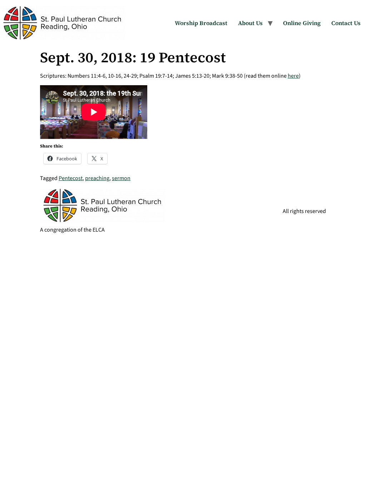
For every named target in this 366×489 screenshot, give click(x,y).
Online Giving (302, 23)
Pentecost (71, 178)
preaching (97, 178)
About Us (250, 23)
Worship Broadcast (201, 23)
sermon (121, 178)
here (293, 76)
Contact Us (346, 23)
